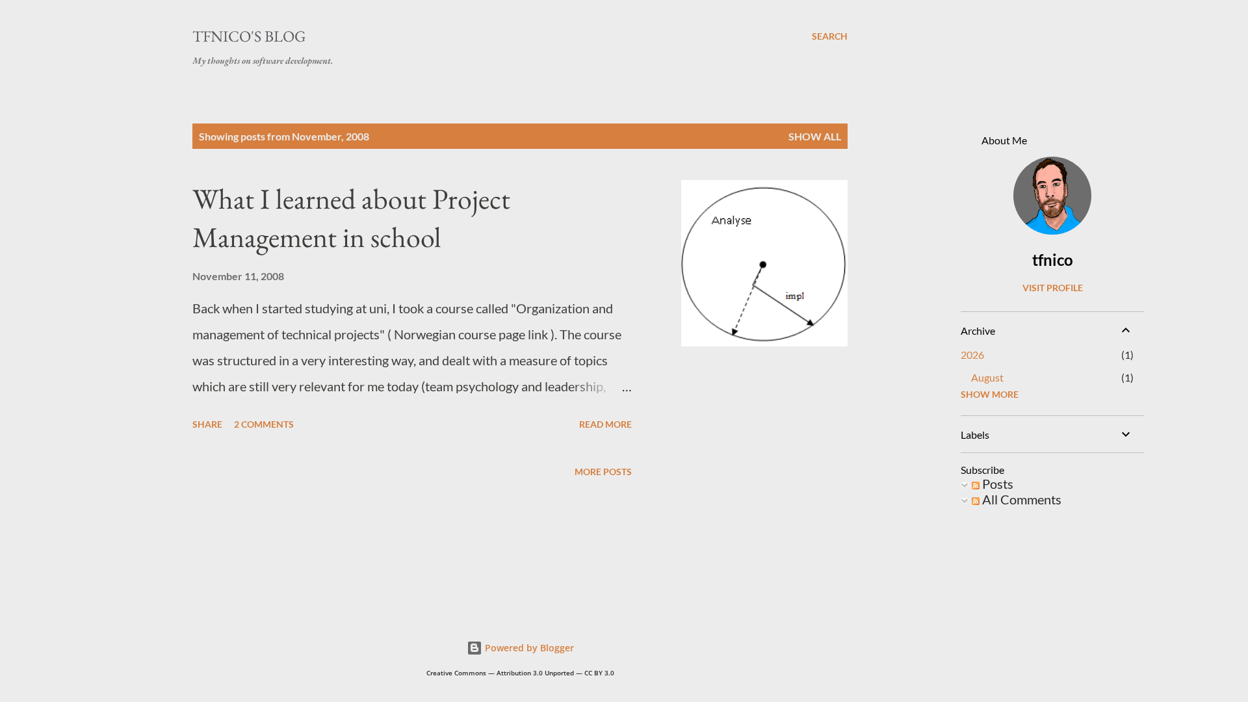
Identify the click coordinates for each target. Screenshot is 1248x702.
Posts (996, 483)
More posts (603, 471)
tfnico (1052, 259)
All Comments (1020, 499)
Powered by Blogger (528, 648)
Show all (814, 136)
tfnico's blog (249, 36)
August (987, 377)
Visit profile (1052, 287)
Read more (605, 424)
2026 (972, 354)
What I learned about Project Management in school (351, 217)
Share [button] (207, 424)
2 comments (264, 424)
